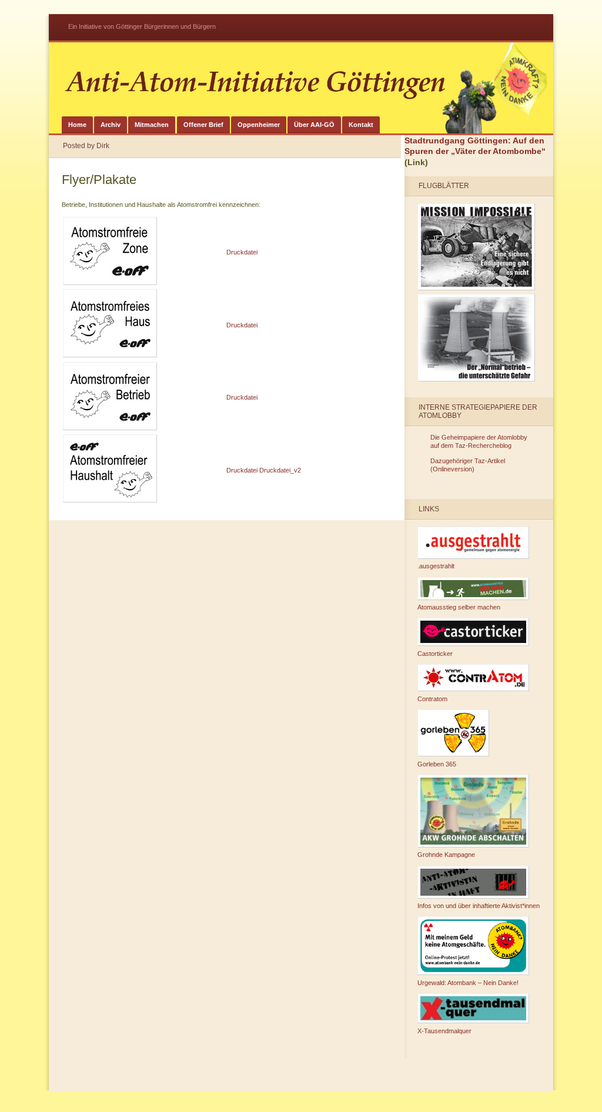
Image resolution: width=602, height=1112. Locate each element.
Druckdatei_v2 (280, 470)
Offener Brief (203, 124)
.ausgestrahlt (435, 566)
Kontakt (361, 124)
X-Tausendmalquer (444, 1030)
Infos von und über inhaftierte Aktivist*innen (478, 905)
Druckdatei (241, 252)
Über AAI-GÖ (314, 124)
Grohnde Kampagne (446, 854)
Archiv (111, 124)
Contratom (432, 698)
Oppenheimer (259, 124)
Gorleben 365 (436, 764)
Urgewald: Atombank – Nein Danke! (468, 982)
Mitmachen (152, 124)
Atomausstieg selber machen (458, 607)
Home (77, 124)
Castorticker (435, 653)
